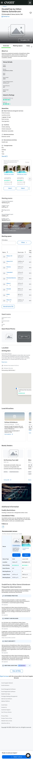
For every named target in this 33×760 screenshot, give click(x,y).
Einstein (9, 288)
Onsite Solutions (5, 685)
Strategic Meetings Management (9, 696)
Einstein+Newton (11, 277)
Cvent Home (4, 705)
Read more (4, 362)
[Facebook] (3, 527)
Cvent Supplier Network (7, 683)
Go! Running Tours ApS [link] (11, 460)
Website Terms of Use (6, 720)
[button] (30, 178)
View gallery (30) (25, 40)
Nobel (8, 294)
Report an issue (4, 676)
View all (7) (5, 156)
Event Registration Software (8, 691)
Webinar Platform (5, 701)
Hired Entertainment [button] (14, 471)
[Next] (31, 46)
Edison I (9, 283)
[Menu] (2, 2)
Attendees (5, 240)
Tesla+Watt (10, 272)
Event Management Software (8, 689)
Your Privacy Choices (6, 712)
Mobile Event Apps (5, 694)
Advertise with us (5, 723)
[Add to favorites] (31, 13)
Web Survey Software (6, 698)
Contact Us (4, 707)
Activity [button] (5, 471)
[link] (13, 453)
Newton (9, 266)
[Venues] (30, 2)
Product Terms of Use (6, 718)
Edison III (9, 299)
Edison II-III (10, 261)
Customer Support (5, 709)
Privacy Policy (4, 716)
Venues (5, 6)
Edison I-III (9, 255)
